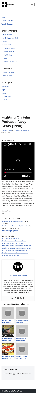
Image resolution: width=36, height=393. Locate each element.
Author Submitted (9, 48)
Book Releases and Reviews (11, 38)
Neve (3, 391)
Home (4, 17)
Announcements (7, 34)
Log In (4, 90)
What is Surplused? (8, 24)
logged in (15, 374)
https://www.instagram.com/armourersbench (16, 248)
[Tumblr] (23, 298)
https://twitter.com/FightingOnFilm (12, 221)
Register (4, 93)
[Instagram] (21, 298)
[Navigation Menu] (32, 4)
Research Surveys (8, 72)
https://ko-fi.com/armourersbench (12, 243)
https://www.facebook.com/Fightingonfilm (15, 226)
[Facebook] (15, 298)
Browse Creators (7, 20)
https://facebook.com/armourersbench (14, 241)
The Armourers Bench (22, 130)
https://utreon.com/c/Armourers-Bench (14, 250)
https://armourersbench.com (11, 238)
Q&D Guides (8, 55)
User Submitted (9, 51)
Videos (4, 58)
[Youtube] (12, 298)
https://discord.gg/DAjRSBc (10, 255)
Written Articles (7, 45)
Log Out (4, 100)
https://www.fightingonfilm (10, 231)
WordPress (18, 391)
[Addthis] (18, 298)
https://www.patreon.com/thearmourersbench (16, 246)
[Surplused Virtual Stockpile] (8, 4)
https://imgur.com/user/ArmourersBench (15, 253)
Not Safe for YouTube (10, 62)
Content (4, 41)
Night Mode (5, 86)
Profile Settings (6, 96)
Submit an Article (7, 76)
